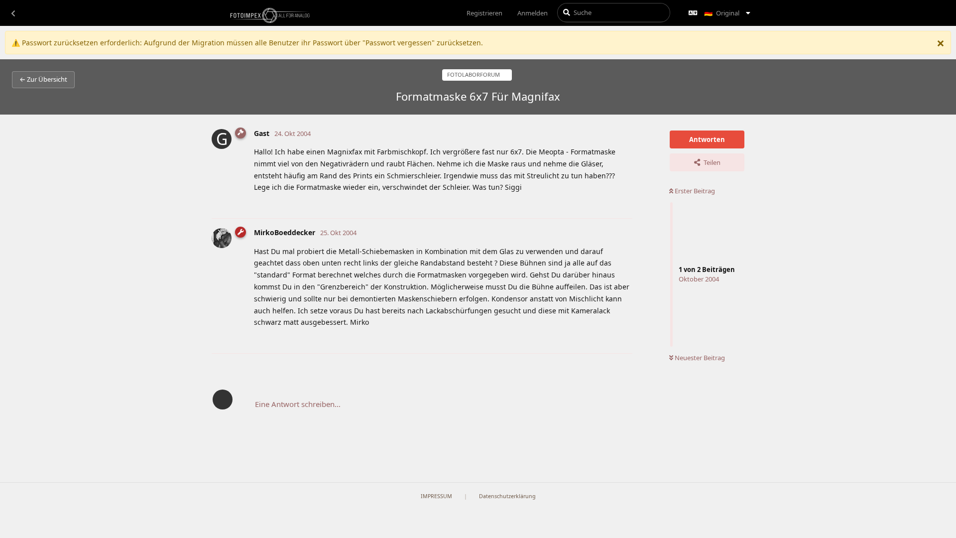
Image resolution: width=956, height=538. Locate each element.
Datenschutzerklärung (507, 496)
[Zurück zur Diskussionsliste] (13, 13)
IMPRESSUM (436, 496)
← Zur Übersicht (43, 79)
